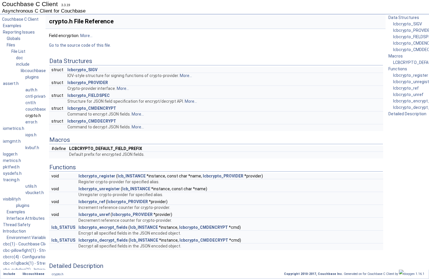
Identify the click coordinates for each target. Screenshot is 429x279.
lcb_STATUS (63, 227)
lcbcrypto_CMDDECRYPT (91, 121)
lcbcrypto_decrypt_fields (103, 240)
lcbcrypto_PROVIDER (87, 82)
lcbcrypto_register (97, 176)
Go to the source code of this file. (80, 45)
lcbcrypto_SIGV (82, 69)
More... (86, 35)
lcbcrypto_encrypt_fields (103, 227)
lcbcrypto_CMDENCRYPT (91, 108)
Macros (395, 56)
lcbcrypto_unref (94, 214)
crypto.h (57, 274)
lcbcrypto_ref (92, 201)
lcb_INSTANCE (132, 176)
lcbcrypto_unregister (99, 188)
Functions (397, 69)
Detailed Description (407, 113)
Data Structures (403, 17)
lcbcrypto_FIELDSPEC (88, 95)
